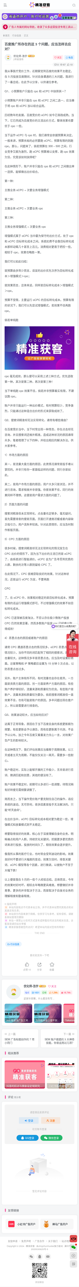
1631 (37, 992)
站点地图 (66, 1241)
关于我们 (53, 1241)
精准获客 (30, 1246)
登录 (30, 1120)
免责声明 (26, 1241)
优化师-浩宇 (20, 56)
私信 (71, 57)
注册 (52, 1120)
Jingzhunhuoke (46, 1246)
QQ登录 (29, 1138)
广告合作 (39, 1241)
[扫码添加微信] (73, 1247)
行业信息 (16, 35)
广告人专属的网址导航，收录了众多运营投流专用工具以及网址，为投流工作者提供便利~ (42, 27)
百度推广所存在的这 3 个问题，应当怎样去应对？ (38, 46)
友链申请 (12, 1241)
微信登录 (54, 1138)
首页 (7, 35)
